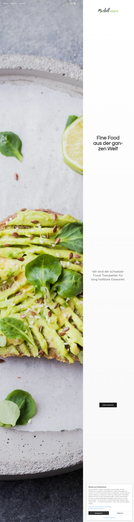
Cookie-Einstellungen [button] (109, 517)
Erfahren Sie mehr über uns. (96, 508)
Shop (5, 3)
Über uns (13, 3)
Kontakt (22, 3)
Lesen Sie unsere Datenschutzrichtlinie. (99, 507)
